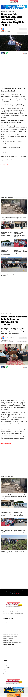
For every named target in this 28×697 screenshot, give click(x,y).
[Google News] (24, 53)
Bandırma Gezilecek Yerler (8, 652)
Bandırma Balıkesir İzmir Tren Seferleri (11, 632)
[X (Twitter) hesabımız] (12, 593)
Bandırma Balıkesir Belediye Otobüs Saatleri (12, 642)
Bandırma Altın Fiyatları (8, 628)
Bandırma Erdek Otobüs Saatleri (10, 636)
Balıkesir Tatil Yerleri (7, 648)
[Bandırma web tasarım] (14, 8)
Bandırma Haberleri (22, 32)
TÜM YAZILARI (23, 29)
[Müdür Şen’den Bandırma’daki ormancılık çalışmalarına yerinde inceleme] (7, 244)
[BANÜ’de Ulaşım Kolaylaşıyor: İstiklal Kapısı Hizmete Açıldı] (14, 264)
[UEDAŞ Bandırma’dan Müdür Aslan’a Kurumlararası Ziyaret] (7, 226)
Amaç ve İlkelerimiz (7, 667)
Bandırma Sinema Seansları (9, 656)
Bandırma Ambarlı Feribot (8, 626)
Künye (4, 674)
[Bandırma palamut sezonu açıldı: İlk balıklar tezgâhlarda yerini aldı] (20, 244)
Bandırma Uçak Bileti (7, 640)
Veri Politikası (5, 665)
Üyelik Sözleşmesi (6, 669)
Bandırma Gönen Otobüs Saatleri (10, 634)
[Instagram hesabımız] (14, 593)
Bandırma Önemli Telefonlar (9, 654)
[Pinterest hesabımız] (18, 593)
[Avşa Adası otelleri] (14, 690)
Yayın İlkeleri (5, 672)
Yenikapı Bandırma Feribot (8, 624)
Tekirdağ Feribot (6, 622)
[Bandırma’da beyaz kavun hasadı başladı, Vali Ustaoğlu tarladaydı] (14, 542)
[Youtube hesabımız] (16, 593)
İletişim (4, 663)
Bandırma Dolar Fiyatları (8, 630)
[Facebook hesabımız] (10, 593)
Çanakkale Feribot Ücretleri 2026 (10, 658)
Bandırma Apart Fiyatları (8, 638)
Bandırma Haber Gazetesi (11, 29)
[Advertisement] (14, 70)
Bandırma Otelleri (6, 650)
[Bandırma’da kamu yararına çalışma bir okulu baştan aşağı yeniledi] (20, 226)
